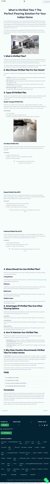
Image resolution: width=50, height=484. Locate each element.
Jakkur (23, 469)
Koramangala (10, 452)
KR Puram (46, 469)
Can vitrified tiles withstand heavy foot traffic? (15, 386)
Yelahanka (46, 452)
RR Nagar (9, 458)
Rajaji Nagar (3, 474)
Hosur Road (3, 447)
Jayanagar (30, 447)
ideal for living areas (38, 279)
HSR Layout (17, 447)
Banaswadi (40, 469)
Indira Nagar (23, 447)
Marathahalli (22, 452)
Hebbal (45, 441)
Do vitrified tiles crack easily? (12, 377)
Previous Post (4, 410)
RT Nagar (3, 458)
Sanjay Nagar (13, 474)
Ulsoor (2, 469)
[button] (24, 1)
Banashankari (11, 441)
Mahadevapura (24, 474)
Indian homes (39, 393)
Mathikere (33, 469)
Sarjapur (34, 452)
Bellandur (16, 441)
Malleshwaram (34, 463)
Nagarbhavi (32, 474)
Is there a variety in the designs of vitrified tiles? (16, 383)
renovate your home (17, 21)
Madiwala (15, 452)
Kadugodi (43, 447)
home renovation (20, 335)
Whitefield (40, 452)
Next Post (46, 410)
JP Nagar (37, 447)
